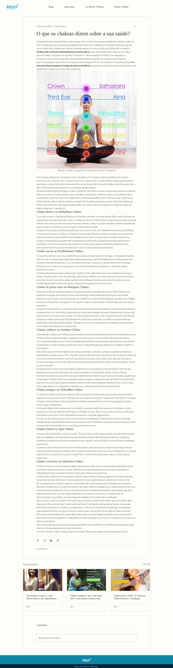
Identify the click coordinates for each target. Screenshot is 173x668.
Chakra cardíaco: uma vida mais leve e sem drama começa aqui (86, 597)
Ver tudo (146, 564)
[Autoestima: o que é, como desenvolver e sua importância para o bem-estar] (42, 580)
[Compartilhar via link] (57, 540)
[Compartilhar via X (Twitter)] (44, 540)
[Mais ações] (135, 26)
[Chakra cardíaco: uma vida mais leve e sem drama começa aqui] (86, 580)
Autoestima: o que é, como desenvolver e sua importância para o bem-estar (41, 597)
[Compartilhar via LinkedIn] (51, 540)
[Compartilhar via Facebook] (37, 540)
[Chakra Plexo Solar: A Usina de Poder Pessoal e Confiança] (130, 580)
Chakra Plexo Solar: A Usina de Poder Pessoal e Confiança (129, 597)
